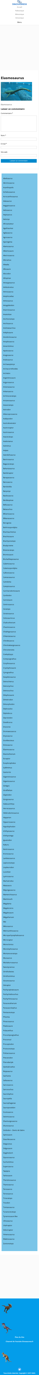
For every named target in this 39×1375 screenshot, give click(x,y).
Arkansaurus (8, 391)
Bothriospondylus (10, 527)
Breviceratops (8, 550)
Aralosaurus (8, 360)
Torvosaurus (8, 1194)
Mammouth (7, 899)
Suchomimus (8, 1162)
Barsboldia (7, 486)
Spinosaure (7, 1135)
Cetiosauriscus (9, 618)
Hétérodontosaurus (11, 813)
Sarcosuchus (8, 1089)
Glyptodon (7, 795)
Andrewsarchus (9, 328)
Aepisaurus (7, 215)
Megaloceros (8, 908)
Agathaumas (8, 228)
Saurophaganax (9, 1103)
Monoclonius (8, 944)
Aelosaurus (7, 210)
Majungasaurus (9, 890)
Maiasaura (7, 885)
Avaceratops (8, 437)
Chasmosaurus (9, 627)
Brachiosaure (8, 536)
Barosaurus (7, 482)
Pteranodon (8, 1058)
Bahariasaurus (9, 468)
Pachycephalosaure (11, 990)
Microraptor (8, 940)
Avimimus (7, 446)
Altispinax (7, 278)
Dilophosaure (8, 695)
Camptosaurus (9, 586)
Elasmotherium (9, 754)
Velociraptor (8, 1230)
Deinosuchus (8, 690)
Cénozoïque (19, 18)
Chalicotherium (9, 622)
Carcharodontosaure (11, 591)
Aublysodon (8, 419)
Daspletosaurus (9, 677)
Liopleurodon (8, 867)
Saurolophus (8, 1094)
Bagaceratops (8, 464)
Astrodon (7, 409)
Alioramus (7, 260)
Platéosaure (8, 1026)
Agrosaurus (7, 237)
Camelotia (7, 582)
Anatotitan (7, 314)
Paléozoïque (19, 11)
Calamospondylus (10, 568)
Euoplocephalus (9, 763)
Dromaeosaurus (9, 731)
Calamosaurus (9, 564)
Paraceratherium (10, 1003)
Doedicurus (7, 722)
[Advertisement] (19, 48)
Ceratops (6, 609)
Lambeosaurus (9, 858)
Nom (3, 135)
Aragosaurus (8, 355)
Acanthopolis (8, 187)
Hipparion (7, 817)
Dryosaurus (7, 736)
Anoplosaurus (8, 341)
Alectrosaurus (8, 255)
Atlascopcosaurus (10, 414)
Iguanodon (7, 840)
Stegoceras (7, 1144)
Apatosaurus (8, 351)
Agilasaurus (7, 233)
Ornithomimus (9, 976)
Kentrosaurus (8, 849)
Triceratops (7, 1198)
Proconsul (7, 1039)
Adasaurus (7, 201)
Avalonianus (8, 441)
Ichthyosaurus (8, 831)
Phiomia (6, 1017)
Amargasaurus (9, 283)
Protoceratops (9, 1049)
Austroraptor (8, 428)
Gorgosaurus (8, 799)
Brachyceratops (9, 541)
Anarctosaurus (9, 310)
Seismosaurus (8, 1117)
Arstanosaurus (9, 400)
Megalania (7, 903)
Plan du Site (19, 1337)
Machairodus (8, 881)
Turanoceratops (9, 1212)
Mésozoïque (19, 14)
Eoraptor (6, 758)
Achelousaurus (9, 192)
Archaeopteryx (9, 364)
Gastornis (7, 772)
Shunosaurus (8, 1126)
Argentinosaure (9, 378)
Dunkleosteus (8, 740)
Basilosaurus (8, 496)
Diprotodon (7, 718)
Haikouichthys (8, 804)
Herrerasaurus (9, 808)
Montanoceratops (10, 953)
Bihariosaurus (8, 514)
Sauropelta (7, 1098)
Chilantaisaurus (9, 636)
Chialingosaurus (9, 632)
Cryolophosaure (9, 668)
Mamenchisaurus (10, 894)
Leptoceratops (9, 863)
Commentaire (7, 113)
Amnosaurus (8, 292)
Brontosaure (8, 554)
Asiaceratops (8, 405)
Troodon (6, 1203)
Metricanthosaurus (10, 931)
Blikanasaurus (8, 518)
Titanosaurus (8, 1185)
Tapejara (6, 1171)
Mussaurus (7, 958)
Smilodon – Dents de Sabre (13, 1130)
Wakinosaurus (8, 1239)
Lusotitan (7, 872)
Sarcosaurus (8, 1085)
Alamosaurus (8, 246)
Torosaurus (7, 1189)
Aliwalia (6, 264)
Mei (4, 922)
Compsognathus (9, 659)
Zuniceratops (8, 1243)
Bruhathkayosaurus (11, 559)
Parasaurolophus (10, 1008)
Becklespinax (8, 500)
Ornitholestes (8, 971)
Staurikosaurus (9, 1139)
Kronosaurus (8, 854)
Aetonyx (6, 219)
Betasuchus (7, 509)
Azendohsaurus (9, 455)
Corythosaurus (9, 663)
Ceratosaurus (8, 613)
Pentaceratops (9, 1012)
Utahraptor (7, 1225)
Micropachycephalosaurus (13, 935)
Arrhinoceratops (9, 396)
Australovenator (9, 423)
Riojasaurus (7, 1071)
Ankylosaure (8, 332)
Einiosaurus (7, 745)
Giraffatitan (7, 790)
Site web (4, 152)
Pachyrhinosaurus (10, 999)
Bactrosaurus (8, 459)
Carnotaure (7, 600)
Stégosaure (7, 1148)
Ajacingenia (7, 242)
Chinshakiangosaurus (11, 645)
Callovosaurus (8, 573)
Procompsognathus (11, 1035)
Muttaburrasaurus (10, 962)
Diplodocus (7, 713)
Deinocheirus (8, 681)
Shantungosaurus (10, 1121)
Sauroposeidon (9, 1107)
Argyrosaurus (8, 382)
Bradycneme (8, 545)
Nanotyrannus (9, 967)
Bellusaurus (7, 505)
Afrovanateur (8, 224)
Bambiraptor (8, 473)
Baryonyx (7, 491)
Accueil (19, 7)
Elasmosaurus (8, 749)
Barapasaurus (8, 477)
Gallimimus (7, 768)
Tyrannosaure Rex (10, 1216)
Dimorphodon (8, 704)
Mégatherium (8, 917)
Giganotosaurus (9, 777)
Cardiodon (7, 595)
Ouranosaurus (9, 981)
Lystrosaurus (8, 876)
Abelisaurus (7, 178)
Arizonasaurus (9, 387)
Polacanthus (8, 1030)
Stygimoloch (8, 1153)
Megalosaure (8, 913)
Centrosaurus (8, 604)
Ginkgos (6, 786)
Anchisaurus (8, 323)
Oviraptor (7, 985)
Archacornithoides (10, 369)
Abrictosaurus (8, 183)
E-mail (4, 144)
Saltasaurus (7, 1080)
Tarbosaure (7, 1175)
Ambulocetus (8, 287)
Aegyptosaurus (9, 205)
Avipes (5, 450)
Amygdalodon (8, 305)
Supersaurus (8, 1166)
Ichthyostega (8, 835)
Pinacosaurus (8, 1021)
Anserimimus (8, 346)
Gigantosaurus (9, 781)
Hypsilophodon (9, 826)
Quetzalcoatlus (9, 1067)
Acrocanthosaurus (10, 196)
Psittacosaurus (9, 1053)
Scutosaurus (8, 1112)
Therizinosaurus (9, 1180)
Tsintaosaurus (8, 1207)
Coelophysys (8, 654)
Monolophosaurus (10, 949)
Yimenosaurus (9, 1234)
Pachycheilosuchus (10, 994)
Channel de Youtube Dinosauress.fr (19, 1341)
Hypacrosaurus (9, 822)
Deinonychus (8, 686)
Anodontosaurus (10, 337)
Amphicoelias (8, 296)
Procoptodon (8, 1044)
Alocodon (7, 273)
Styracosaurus (9, 1157)
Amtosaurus (8, 301)
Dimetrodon (8, 700)
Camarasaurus (9, 577)
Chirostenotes (8, 650)
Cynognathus (8, 672)
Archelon (6, 373)
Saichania (7, 1076)
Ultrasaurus (8, 1221)
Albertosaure (8, 251)
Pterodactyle (8, 1062)
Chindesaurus (8, 641)
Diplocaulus (7, 709)
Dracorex (7, 727)
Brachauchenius (9, 532)
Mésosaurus (8, 926)
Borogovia (7, 523)
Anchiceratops (9, 319)
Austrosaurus (8, 432)
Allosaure (7, 269)
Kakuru (6, 845)
